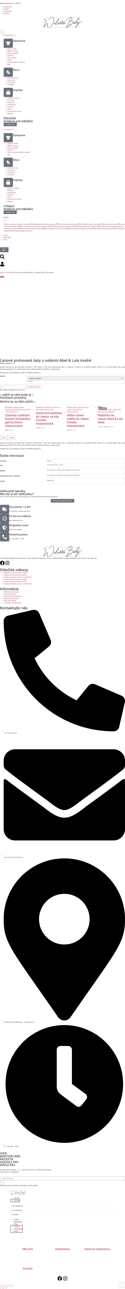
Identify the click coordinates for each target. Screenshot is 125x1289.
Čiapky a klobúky (13, 98)
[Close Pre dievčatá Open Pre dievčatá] (14, 35)
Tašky (9, 109)
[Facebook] (2, 563)
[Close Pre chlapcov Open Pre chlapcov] (14, 130)
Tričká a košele (12, 143)
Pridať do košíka (34, 387)
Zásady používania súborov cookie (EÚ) (17, 577)
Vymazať (30, 381)
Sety (8, 64)
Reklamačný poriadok (11, 592)
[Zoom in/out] (1, 1286)
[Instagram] (7, 563)
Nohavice (10, 55)
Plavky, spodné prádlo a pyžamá (18, 152)
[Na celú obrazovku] (5, 1286)
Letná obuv (11, 80)
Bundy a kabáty (12, 53)
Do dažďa (10, 84)
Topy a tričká (11, 49)
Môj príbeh (18, 1222)
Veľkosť (2, 376)
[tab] (3, 438)
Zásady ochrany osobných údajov (15, 573)
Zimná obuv (11, 82)
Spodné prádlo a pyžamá (16, 62)
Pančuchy (10, 102)
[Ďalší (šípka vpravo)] (5, 1288)
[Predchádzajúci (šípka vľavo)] (1, 1288)
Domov (2, 272)
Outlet (16, 1219)
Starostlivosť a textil (14, 111)
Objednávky (8, 7)
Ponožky (10, 107)
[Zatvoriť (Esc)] (12, 1286)
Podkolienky (11, 105)
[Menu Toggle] (2, 32)
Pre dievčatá (10, 272)
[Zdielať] (8, 1286)
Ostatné (10, 113)
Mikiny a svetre (12, 51)
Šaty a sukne (11, 58)
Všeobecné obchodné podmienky (15, 575)
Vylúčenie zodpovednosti (12, 596)
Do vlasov (10, 100)
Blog (15, 1224)
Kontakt (6, 9)
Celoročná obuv (12, 78)
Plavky (9, 60)
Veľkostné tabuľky (10, 594)
